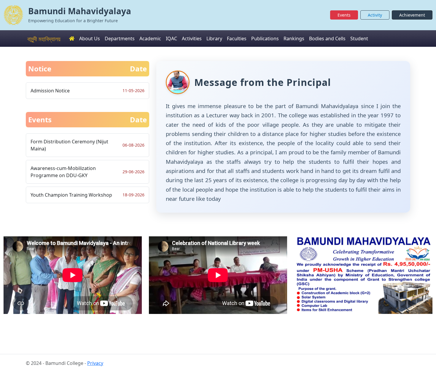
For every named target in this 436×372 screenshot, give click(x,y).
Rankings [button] (294, 38)
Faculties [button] (236, 38)
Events (344, 15)
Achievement (412, 15)
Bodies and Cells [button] (327, 38)
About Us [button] (89, 38)
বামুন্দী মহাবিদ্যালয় (44, 39)
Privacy (95, 363)
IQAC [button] (171, 38)
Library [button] (214, 38)
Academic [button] (150, 38)
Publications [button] (265, 38)
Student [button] (359, 38)
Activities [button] (192, 38)
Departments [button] (120, 38)
